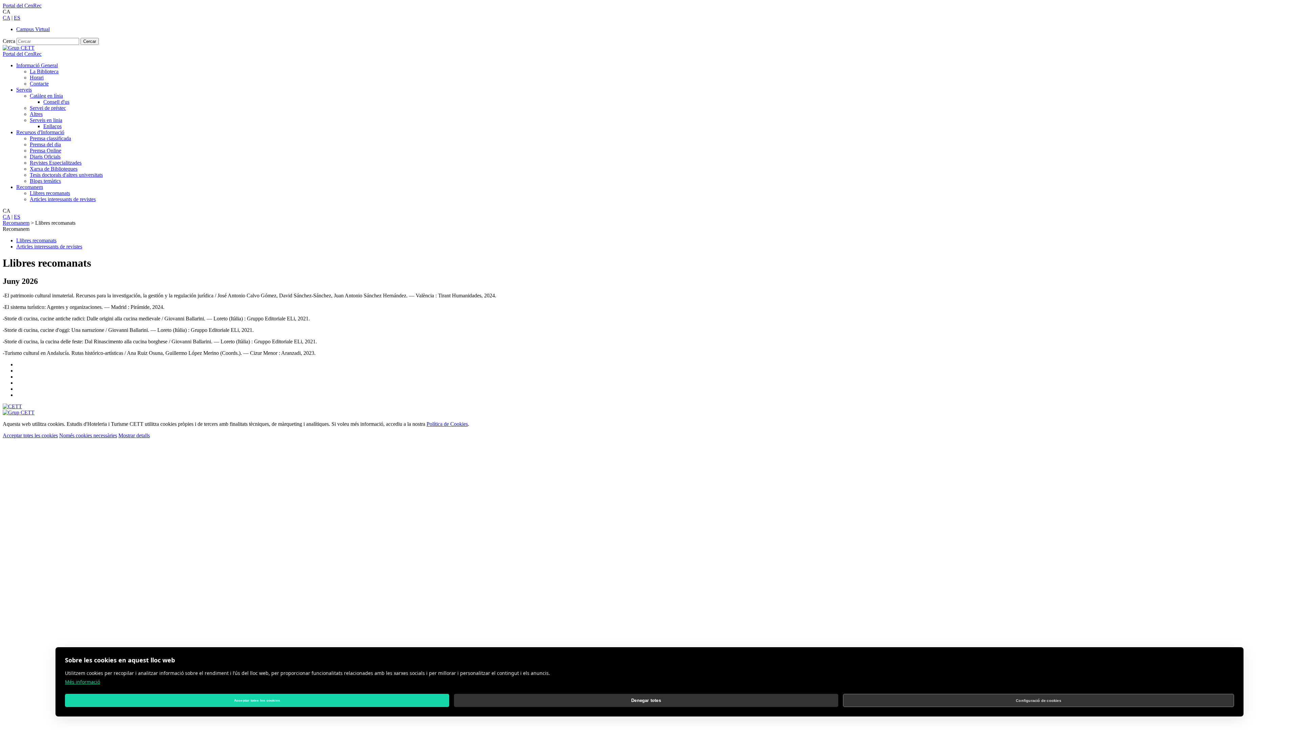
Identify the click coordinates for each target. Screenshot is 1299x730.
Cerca (9, 41)
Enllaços (52, 126)
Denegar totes (646, 700)
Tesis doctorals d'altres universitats (66, 175)
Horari (37, 77)
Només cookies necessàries (88, 435)
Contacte (39, 84)
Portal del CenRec (22, 5)
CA (6, 18)
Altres (36, 114)
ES (17, 18)
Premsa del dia (45, 144)
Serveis (24, 90)
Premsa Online (45, 150)
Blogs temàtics (45, 181)
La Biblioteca (44, 71)
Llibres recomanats (50, 193)
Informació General (37, 65)
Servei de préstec (48, 108)
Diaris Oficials (45, 157)
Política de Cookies (447, 424)
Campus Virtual (33, 29)
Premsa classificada (50, 138)
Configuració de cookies (1038, 701)
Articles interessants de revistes (63, 199)
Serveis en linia (46, 120)
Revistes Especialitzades (56, 163)
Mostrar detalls (134, 435)
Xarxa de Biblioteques (53, 169)
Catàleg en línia (46, 96)
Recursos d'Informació (40, 132)
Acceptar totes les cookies (30, 435)
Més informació (82, 682)
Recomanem (29, 187)
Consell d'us (56, 102)
